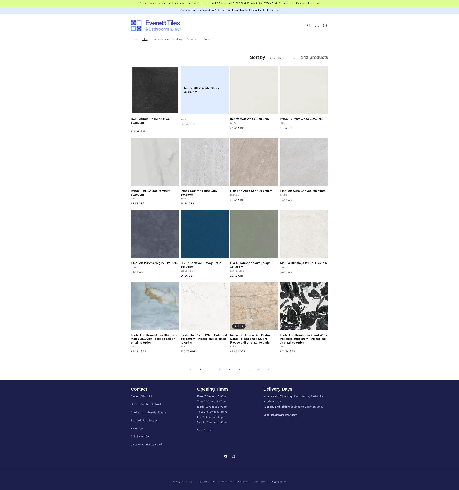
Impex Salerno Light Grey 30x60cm (199, 192)
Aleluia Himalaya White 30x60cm (303, 263)
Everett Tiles (186, 482)
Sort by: (258, 57)
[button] (146, 39)
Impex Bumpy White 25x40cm (301, 118)
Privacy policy (203, 482)
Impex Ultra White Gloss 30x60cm (201, 90)
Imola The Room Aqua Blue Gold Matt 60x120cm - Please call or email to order (154, 339)
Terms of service (260, 482)
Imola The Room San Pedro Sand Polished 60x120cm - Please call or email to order (250, 339)
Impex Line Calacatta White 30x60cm (151, 192)
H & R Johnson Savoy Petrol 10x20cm (201, 265)
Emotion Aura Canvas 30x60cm (302, 190)
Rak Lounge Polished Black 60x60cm (151, 120)
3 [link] (220, 369)
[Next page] (268, 369)
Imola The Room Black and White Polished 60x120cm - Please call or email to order (304, 339)
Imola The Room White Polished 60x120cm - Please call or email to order (204, 339)
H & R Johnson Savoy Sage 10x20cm (250, 265)
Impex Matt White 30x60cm (249, 118)
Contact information (223, 482)
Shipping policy (278, 482)
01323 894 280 (140, 436)
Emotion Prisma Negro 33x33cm (154, 263)
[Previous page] (191, 369)
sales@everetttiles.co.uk (146, 444)
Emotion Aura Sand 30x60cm (251, 190)
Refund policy (242, 482)
